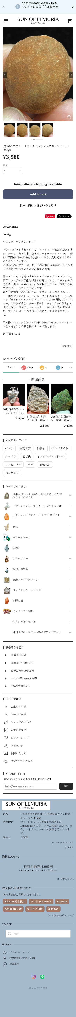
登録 (66, 786)
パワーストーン (22, 537)
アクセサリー (20, 558)
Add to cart (38, 194)
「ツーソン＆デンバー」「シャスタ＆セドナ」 (36, 516)
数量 (5, 165)
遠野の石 (18, 600)
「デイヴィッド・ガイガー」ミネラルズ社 (37, 506)
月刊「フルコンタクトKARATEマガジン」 (37, 632)
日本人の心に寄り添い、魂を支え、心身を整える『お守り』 (37, 495)
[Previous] (5, 75)
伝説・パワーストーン (25, 579)
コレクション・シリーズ (27, 590)
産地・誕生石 (20, 569)
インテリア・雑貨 (23, 611)
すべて (11, 367)
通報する (67, 346)
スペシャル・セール (24, 621)
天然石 (16, 548)
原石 (15, 527)
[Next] (71, 75)
